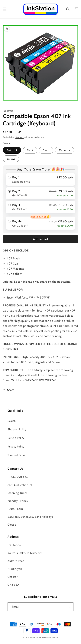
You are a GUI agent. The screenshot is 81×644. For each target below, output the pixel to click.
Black (30, 150)
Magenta (64, 150)
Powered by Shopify (50, 637)
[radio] (40, 179)
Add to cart (40, 239)
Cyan (46, 150)
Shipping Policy (17, 429)
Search (12, 421)
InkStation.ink (35, 637)
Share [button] (10, 390)
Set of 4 (12, 150)
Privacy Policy (16, 446)
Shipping (19, 137)
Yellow (11, 158)
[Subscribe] (69, 606)
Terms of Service (18, 455)
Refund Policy (16, 438)
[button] (5, 9)
